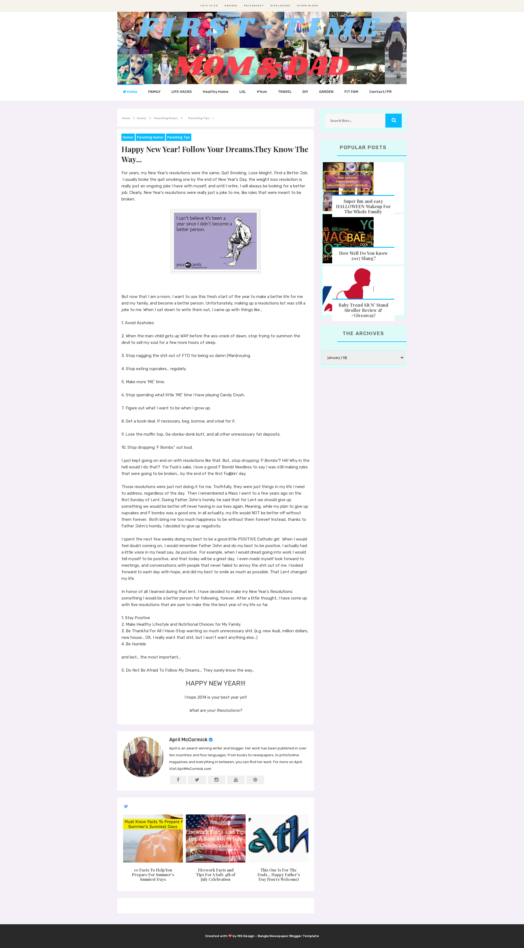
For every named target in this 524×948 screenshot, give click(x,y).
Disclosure (280, 5)
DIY (305, 92)
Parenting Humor (150, 137)
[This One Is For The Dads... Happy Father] (278, 838)
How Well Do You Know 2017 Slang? (363, 255)
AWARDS (231, 5)
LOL (242, 92)
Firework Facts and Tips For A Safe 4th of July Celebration (215, 874)
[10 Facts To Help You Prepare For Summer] (152, 838)
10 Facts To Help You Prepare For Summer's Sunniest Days (153, 874)
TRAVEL (284, 92)
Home (131, 92)
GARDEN (326, 92)
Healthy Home (215, 92)
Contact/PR (380, 92)
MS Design (245, 936)
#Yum (262, 92)
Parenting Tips (178, 137)
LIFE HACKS (181, 92)
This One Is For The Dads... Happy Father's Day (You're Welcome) (278, 874)
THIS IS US (209, 5)
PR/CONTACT (254, 5)
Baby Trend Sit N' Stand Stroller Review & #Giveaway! (363, 310)
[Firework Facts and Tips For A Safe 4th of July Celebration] (215, 838)
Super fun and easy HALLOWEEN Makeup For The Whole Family (363, 206)
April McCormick (188, 740)
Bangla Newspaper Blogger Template (288, 936)
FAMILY (154, 92)
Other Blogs (307, 5)
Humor (128, 137)
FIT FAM (351, 92)
